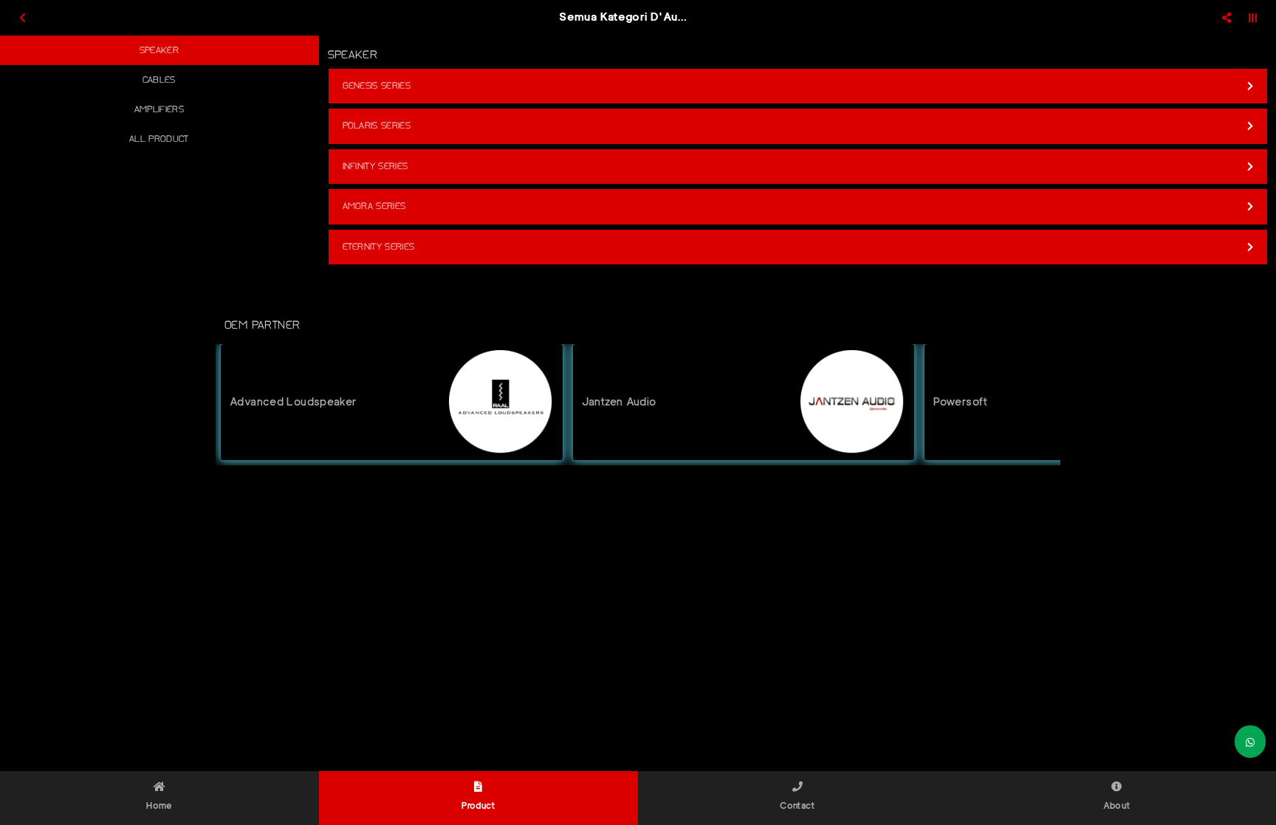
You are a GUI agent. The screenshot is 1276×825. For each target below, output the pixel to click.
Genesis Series (377, 85)
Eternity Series (379, 246)
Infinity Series (375, 166)
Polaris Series (377, 125)
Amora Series (374, 206)
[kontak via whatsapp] (1250, 741)
